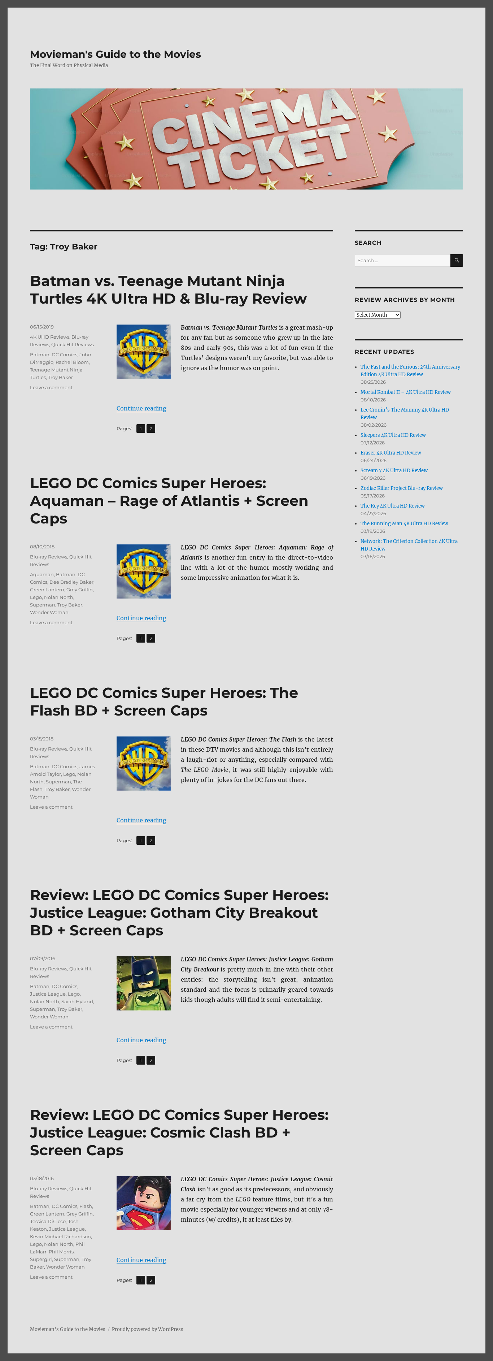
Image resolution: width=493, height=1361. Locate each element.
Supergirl (41, 1259)
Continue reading (141, 408)
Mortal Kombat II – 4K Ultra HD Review (406, 392)
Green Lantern (47, 589)
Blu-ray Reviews (48, 557)
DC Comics (64, 354)
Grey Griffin (79, 589)
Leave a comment (51, 387)
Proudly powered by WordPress (147, 1329)
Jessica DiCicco (48, 1221)
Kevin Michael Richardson (60, 1236)
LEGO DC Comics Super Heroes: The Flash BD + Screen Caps (164, 701)
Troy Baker (60, 377)
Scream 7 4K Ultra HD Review (394, 471)
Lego (36, 597)
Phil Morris (61, 1252)
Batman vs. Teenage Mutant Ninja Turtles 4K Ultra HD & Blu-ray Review (168, 289)
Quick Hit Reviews (72, 344)
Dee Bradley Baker (71, 582)
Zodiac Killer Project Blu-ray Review (402, 488)
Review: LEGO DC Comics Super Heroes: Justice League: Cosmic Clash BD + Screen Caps (179, 1132)
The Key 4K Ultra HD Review (393, 506)
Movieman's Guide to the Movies (115, 54)
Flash (85, 1206)
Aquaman (42, 574)
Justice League (48, 994)
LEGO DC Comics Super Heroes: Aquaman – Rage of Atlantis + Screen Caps (169, 500)
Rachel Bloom (72, 362)
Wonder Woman (49, 612)
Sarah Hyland (77, 1001)
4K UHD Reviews (49, 337)
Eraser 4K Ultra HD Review (391, 453)
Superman (42, 605)
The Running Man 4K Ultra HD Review (404, 524)
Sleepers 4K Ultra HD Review (393, 435)
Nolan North (58, 597)
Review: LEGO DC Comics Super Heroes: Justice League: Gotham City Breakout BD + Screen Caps (179, 912)
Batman (39, 354)
